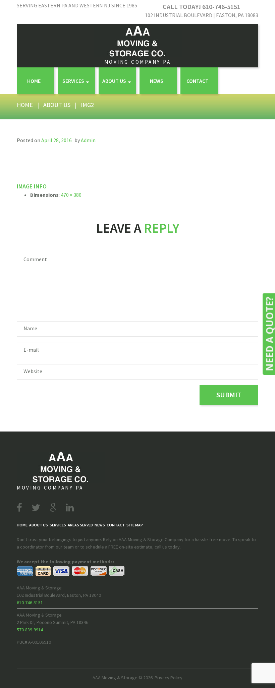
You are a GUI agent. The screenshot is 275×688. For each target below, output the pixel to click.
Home (34, 80)
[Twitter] (36, 507)
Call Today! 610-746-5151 (201, 6)
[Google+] (53, 507)
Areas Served (80, 524)
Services (73, 80)
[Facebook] (19, 507)
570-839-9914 (30, 630)
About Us (114, 80)
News (156, 80)
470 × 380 (71, 194)
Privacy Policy (168, 678)
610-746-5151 (30, 602)
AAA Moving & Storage (115, 678)
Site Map (134, 524)
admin (88, 140)
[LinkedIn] (70, 507)
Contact (197, 80)
